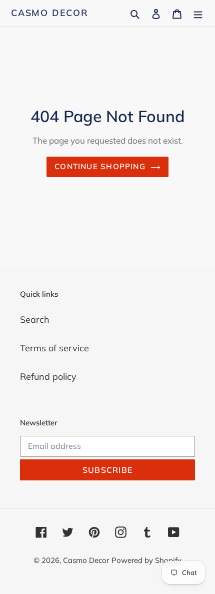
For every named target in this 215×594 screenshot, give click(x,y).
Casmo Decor (49, 13)
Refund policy (48, 376)
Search (35, 319)
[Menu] (198, 13)
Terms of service (54, 348)
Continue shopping (100, 166)
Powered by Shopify (147, 560)
